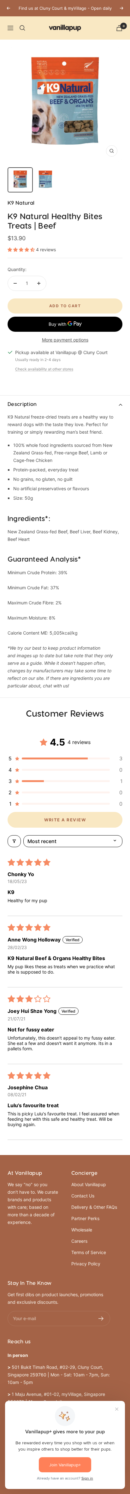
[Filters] (14, 841)
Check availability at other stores (44, 369)
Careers (79, 1241)
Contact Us (82, 1195)
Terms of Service (88, 1252)
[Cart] (119, 28)
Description (22, 404)
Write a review (65, 819)
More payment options (65, 339)
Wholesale (81, 1229)
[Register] (101, 1318)
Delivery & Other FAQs (94, 1207)
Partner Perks (85, 1218)
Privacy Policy (85, 1263)
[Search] (22, 28)
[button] (22, 249)
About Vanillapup (88, 1184)
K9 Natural (21, 203)
